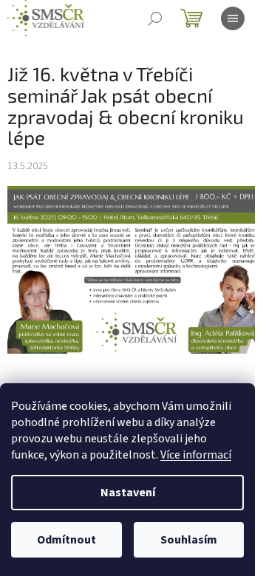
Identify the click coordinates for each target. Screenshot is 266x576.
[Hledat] (155, 18)
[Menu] (233, 18)
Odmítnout (66, 540)
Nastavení (127, 492)
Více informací (195, 455)
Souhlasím (188, 540)
